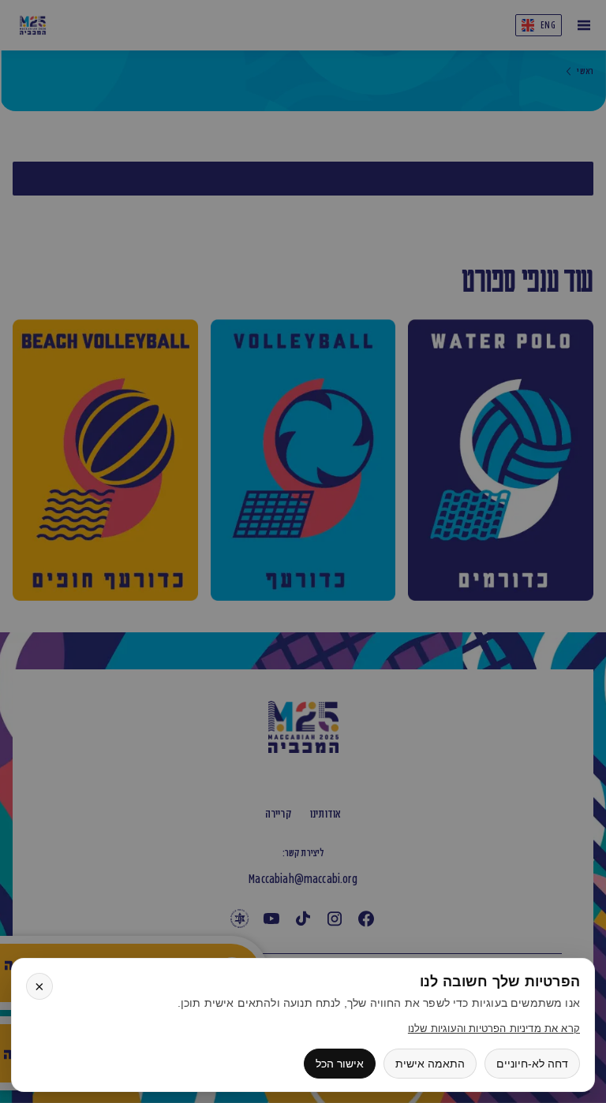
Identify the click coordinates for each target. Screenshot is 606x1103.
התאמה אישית (430, 1063)
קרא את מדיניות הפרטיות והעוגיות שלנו (494, 1028)
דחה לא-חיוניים (532, 1063)
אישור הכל (340, 1063)
